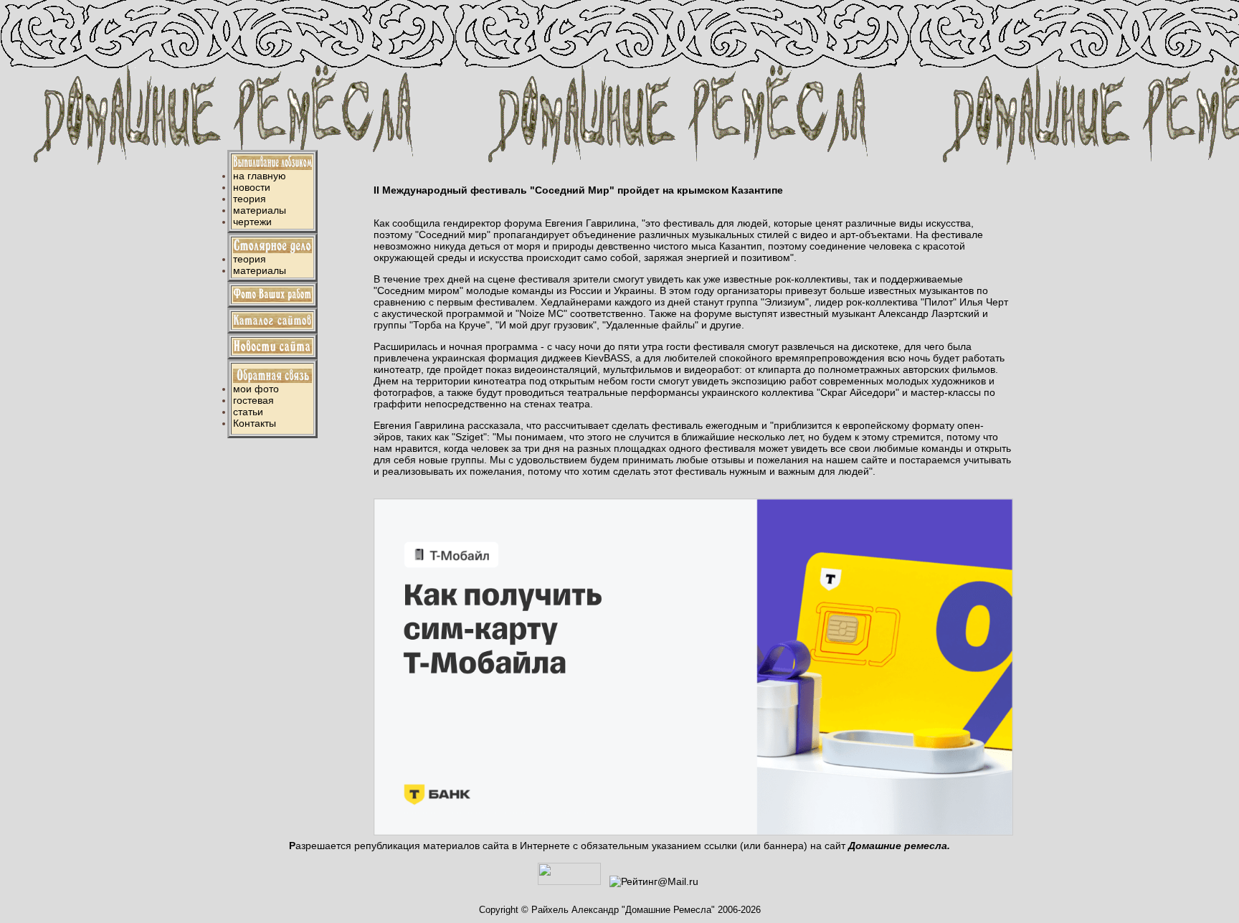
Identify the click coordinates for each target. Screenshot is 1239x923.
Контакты (254, 423)
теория (249, 198)
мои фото (256, 388)
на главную (259, 175)
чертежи (252, 221)
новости (251, 187)
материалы (259, 210)
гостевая (253, 400)
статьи (248, 411)
